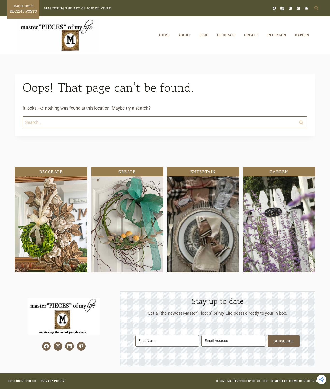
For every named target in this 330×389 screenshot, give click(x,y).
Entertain (276, 35)
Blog (203, 35)
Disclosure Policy (22, 381)
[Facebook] (274, 8)
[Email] (306, 8)
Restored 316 (314, 381)
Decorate (226, 35)
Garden (302, 35)
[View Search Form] (316, 8)
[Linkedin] (290, 8)
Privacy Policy (52, 381)
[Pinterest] (298, 8)
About (185, 35)
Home (164, 35)
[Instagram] (282, 8)
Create (251, 35)
